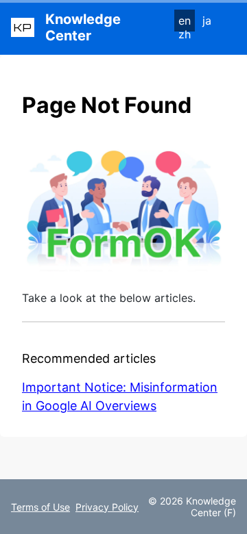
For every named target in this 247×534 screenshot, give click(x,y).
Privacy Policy (107, 507)
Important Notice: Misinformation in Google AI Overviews (119, 396)
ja (206, 20)
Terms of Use (40, 507)
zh (184, 34)
